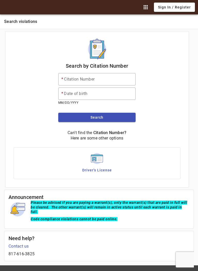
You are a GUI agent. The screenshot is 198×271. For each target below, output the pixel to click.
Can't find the (80, 132)
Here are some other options (97, 138)
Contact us (19, 246)
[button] (145, 7)
